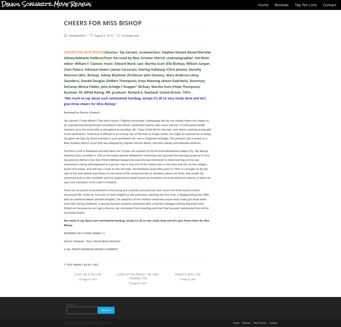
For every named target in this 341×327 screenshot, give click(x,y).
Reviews (282, 4)
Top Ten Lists (306, 4)
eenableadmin (77, 35)
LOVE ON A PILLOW (87, 274)
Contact (330, 4)
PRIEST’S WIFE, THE (188, 274)
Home (263, 4)
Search (71, 304)
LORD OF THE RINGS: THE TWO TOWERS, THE (138, 276)
